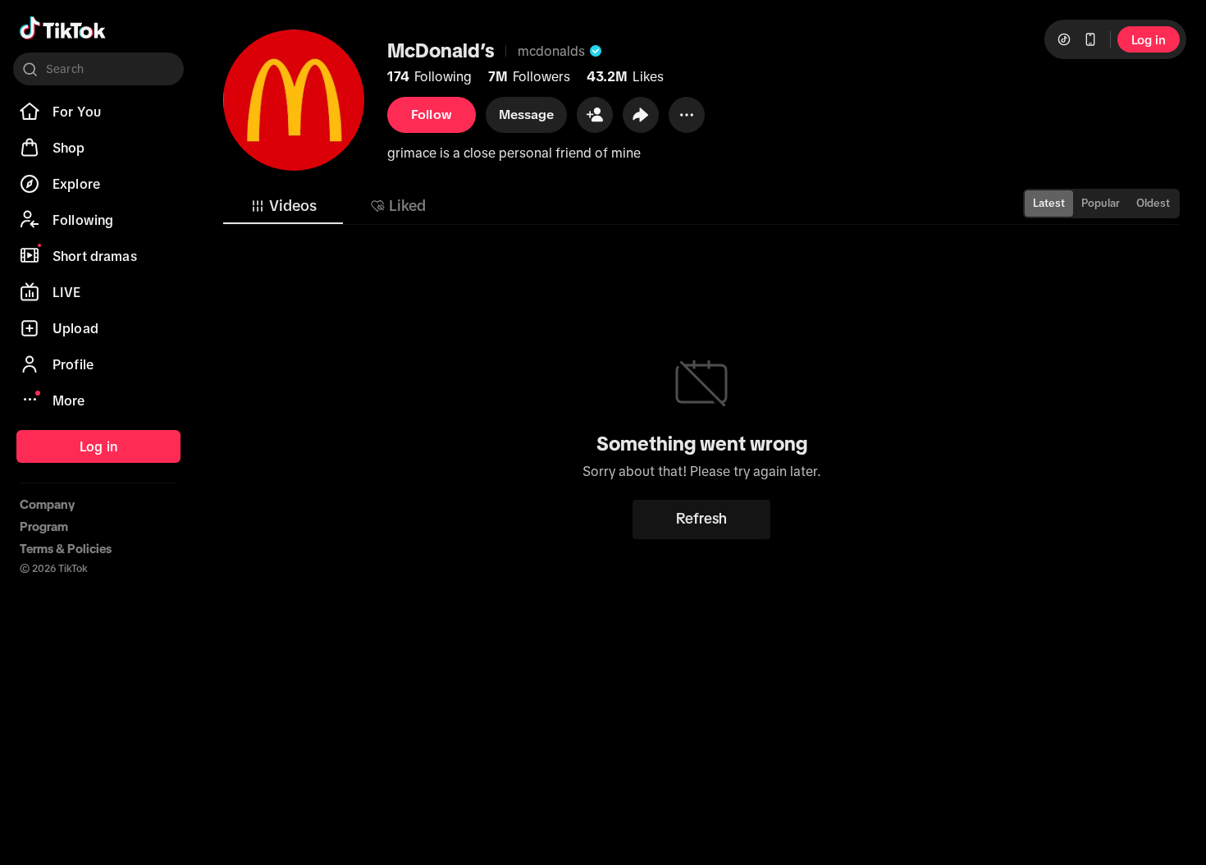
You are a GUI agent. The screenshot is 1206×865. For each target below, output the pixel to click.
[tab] (283, 206)
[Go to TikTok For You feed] (63, 27)
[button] (595, 115)
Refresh (701, 518)
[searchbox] (98, 69)
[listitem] (98, 111)
